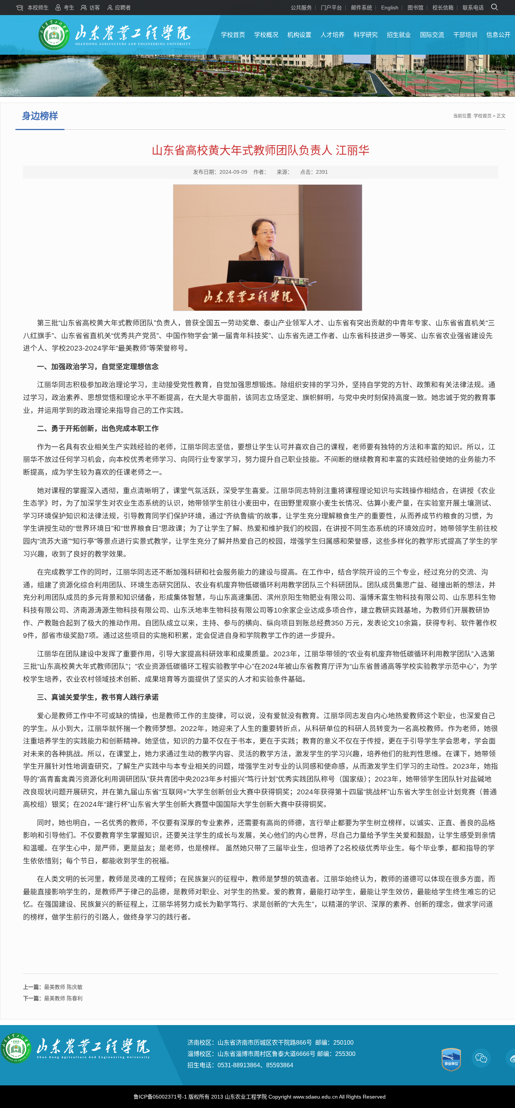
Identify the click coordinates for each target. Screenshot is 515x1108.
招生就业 (399, 35)
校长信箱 (443, 8)
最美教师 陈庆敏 (53, 987)
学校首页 (233, 35)
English (390, 8)
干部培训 (465, 35)
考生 (69, 8)
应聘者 (123, 8)
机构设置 (299, 35)
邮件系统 (361, 8)
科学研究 (366, 35)
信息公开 (498, 35)
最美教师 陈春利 (53, 998)
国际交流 (432, 35)
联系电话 (473, 8)
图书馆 (415, 8)
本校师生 (38, 8)
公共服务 (301, 8)
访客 (94, 8)
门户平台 (331, 8)
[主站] (114, 49)
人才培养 (332, 35)
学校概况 (266, 35)
